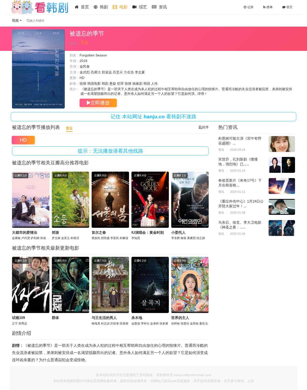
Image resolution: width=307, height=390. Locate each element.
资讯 (162, 7)
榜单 (269, 7)
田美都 (124, 323)
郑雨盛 (105, 238)
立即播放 (100, 102)
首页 (84, 7)
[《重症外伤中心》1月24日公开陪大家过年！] (282, 207)
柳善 (183, 238)
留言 (289, 7)
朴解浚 (124, 238)
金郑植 (194, 323)
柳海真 (96, 323)
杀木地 (136, 318)
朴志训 (105, 323)
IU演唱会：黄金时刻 (147, 232)
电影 (123, 7)
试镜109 (18, 318)
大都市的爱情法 (24, 232)
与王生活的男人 (104, 318)
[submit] (28, 21)
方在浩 (129, 72)
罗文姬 (56, 238)
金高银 (16, 238)
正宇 (15, 323)
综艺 (142, 7)
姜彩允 (203, 323)
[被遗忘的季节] (38, 68)
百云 (69, 128)
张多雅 (163, 323)
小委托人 (178, 232)
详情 (201, 94)
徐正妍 (200, 238)
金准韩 (154, 323)
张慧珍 (185, 323)
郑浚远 (107, 72)
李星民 (114, 238)
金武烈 (85, 72)
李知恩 (135, 238)
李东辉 (175, 238)
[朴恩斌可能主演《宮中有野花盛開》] (282, 144)
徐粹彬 (175, 323)
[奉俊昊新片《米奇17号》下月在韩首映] (282, 186)
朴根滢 (75, 238)
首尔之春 (99, 232)
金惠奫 (135, 323)
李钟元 (145, 323)
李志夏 (140, 72)
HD (23, 140)
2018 (83, 61)
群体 (55, 318)
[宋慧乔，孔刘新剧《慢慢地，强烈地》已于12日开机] (282, 165)
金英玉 (65, 238)
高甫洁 (96, 72)
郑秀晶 (22, 323)
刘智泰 (114, 323)
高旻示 (118, 72)
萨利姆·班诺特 (40, 238)
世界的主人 (180, 318)
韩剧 (103, 7)
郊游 (55, 232)
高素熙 (191, 238)
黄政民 (96, 238)
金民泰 (85, 66)
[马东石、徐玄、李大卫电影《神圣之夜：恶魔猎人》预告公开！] (282, 228)
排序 (205, 127)
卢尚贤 (25, 238)
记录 (250, 7)
